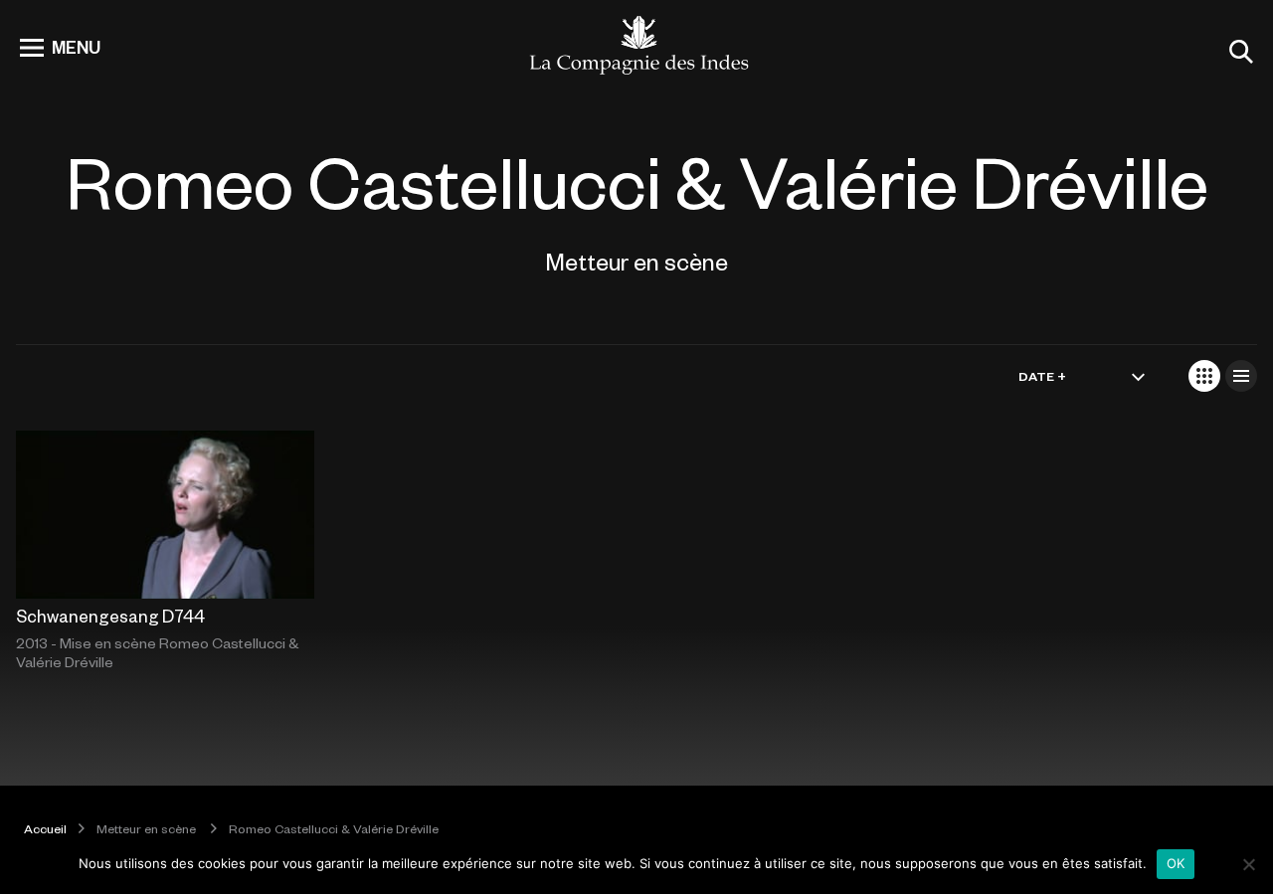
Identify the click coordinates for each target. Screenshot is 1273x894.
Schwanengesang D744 (110, 615)
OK (1176, 863)
